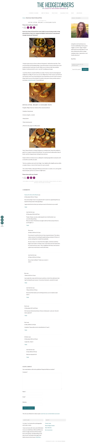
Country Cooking (38, 181)
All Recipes (31, 181)
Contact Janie (48, 423)
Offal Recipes (42, 182)
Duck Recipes (46, 181)
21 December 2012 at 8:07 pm (33, 214)
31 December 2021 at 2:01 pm (31, 339)
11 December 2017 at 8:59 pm (31, 308)
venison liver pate (31, 80)
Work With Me (48, 427)
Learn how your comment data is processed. (50, 413)
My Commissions (48, 430)
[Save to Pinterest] (34, 27)
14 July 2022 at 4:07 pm (31, 351)
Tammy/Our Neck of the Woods (31, 194)
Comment (25, 372)
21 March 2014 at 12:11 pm (34, 232)
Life (57, 181)
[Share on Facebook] (28, 27)
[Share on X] (31, 27)
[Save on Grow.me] (37, 27)
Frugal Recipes (52, 181)
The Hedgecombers (55, 5)
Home (24, 18)
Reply (26, 207)
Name (24, 391)
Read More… (38, 437)
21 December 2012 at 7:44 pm (31, 197)
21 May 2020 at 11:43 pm (30, 324)
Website (25, 402)
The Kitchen (47, 182)
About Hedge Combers (50, 425)
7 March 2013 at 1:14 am (30, 275)
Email (24, 396)
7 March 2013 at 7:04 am (31, 290)
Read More (73, 58)
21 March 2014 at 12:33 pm (34, 257)
